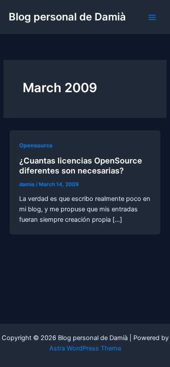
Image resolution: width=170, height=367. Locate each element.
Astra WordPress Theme (85, 348)
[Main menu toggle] (152, 17)
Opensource (36, 145)
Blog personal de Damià (67, 16)
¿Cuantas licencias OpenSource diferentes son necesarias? (80, 166)
